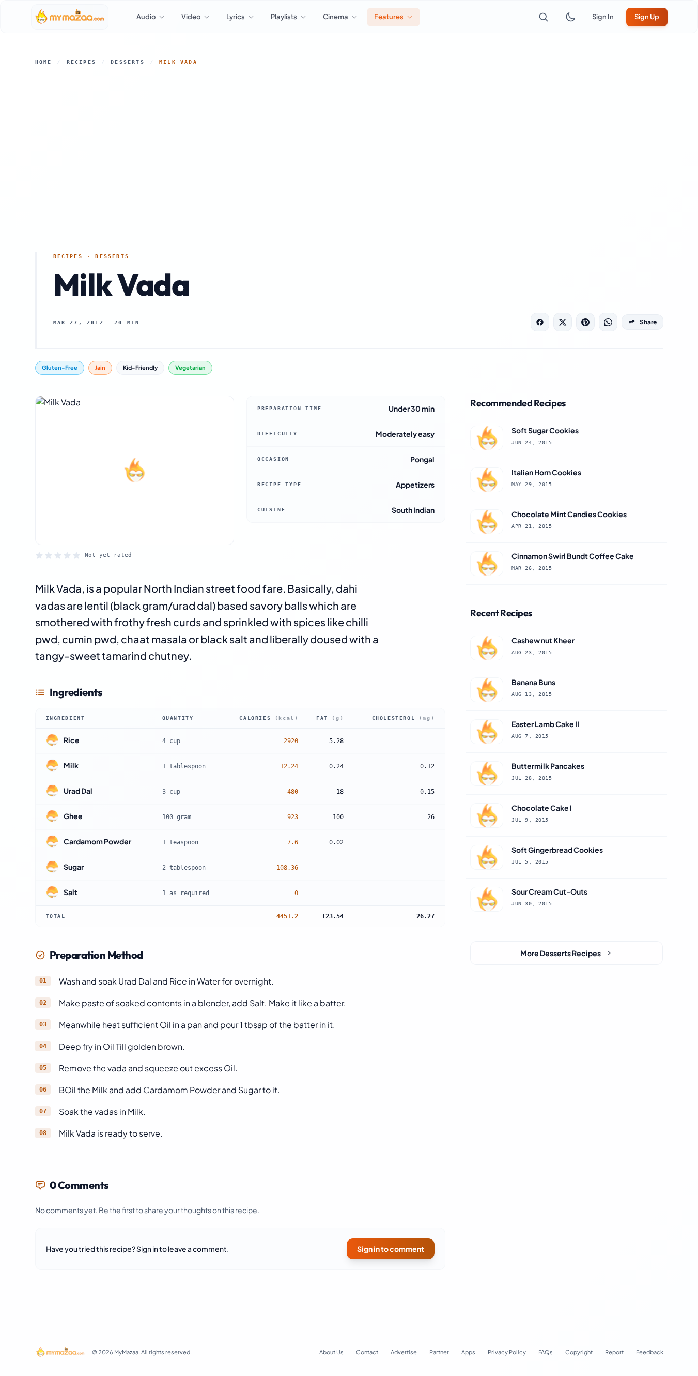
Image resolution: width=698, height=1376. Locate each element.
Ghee (73, 816)
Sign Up (646, 16)
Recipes (81, 62)
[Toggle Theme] (570, 17)
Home (43, 62)
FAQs (545, 1352)
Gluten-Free (59, 367)
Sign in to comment (390, 1248)
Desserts (128, 62)
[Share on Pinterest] (585, 322)
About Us (331, 1352)
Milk (71, 765)
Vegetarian (190, 367)
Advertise (404, 1352)
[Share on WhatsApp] (608, 322)
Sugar (74, 866)
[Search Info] (543, 17)
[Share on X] (562, 322)
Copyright (579, 1352)
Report (614, 1352)
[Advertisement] (349, 158)
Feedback (649, 1352)
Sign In (603, 16)
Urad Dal (78, 790)
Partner (439, 1352)
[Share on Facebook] (540, 322)
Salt (70, 892)
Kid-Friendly (140, 367)
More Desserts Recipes (560, 953)
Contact (367, 1352)
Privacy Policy (507, 1352)
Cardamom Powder (97, 841)
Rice (72, 740)
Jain (100, 367)
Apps (468, 1352)
